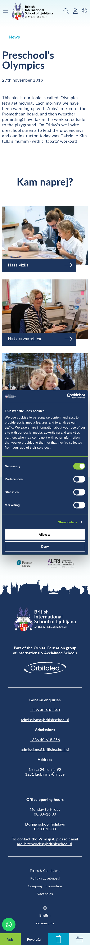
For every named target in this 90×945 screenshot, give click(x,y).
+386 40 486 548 (45, 710)
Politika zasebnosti (45, 878)
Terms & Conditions (45, 870)
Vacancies (45, 894)
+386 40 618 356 (45, 739)
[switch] (79, 479)
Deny (45, 546)
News (14, 36)
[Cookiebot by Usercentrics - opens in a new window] (67, 396)
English (45, 915)
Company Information (45, 886)
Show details (67, 522)
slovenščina (45, 923)
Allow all (45, 534)
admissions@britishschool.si (45, 719)
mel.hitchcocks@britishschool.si (44, 843)
